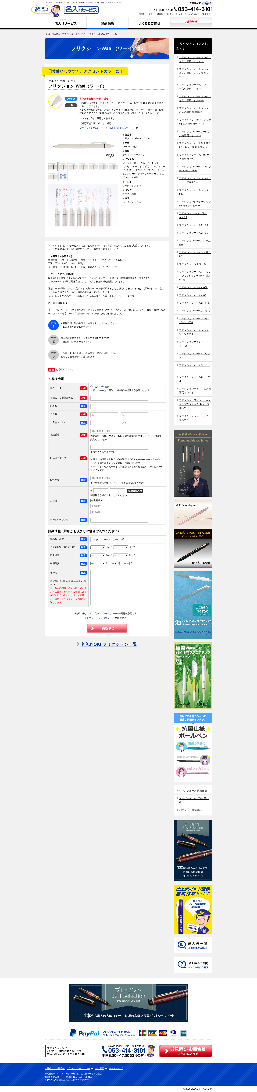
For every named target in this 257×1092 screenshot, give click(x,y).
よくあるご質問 (149, 23)
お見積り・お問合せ (191, 23)
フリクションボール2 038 (194, 225)
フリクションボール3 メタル (194, 379)
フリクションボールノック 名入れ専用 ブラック (195, 86)
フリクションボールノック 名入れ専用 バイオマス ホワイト (195, 73)
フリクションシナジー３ (192, 264)
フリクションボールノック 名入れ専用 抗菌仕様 (195, 110)
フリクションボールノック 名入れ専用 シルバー (195, 98)
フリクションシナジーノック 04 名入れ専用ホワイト (195, 121)
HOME (47, 34)
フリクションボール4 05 (192, 295)
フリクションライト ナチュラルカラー (195, 418)
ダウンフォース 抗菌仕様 (193, 790)
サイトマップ (116, 1068)
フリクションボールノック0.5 (194, 192)
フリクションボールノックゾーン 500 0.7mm (195, 180)
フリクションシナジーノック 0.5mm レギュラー (195, 203)
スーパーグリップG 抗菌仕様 (194, 800)
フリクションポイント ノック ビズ (194, 343)
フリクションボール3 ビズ (194, 303)
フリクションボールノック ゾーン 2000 (194, 332)
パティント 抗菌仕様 (190, 810)
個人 (96, 386)
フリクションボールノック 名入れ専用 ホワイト (195, 59)
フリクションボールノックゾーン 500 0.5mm (195, 168)
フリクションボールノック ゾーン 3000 (194, 320)
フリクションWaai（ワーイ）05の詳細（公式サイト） (107, 128)
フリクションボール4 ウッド (194, 355)
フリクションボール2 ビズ (194, 310)
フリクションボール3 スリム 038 (195, 242)
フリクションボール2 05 (193, 232)
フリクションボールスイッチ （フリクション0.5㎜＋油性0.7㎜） (195, 275)
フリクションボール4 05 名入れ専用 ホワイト (194, 156)
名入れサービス (66, 23)
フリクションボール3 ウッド (194, 367)
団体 (107, 386)
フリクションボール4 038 (193, 287)
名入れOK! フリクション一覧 (109, 644)
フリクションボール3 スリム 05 (195, 254)
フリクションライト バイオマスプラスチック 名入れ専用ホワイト (195, 404)
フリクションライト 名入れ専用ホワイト (195, 390)
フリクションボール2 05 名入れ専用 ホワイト (194, 133)
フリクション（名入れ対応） (74, 34)
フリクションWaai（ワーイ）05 (193, 215)
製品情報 (107, 23)
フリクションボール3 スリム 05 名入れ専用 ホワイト (195, 145)
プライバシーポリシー (100, 618)
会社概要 (99, 1068)
